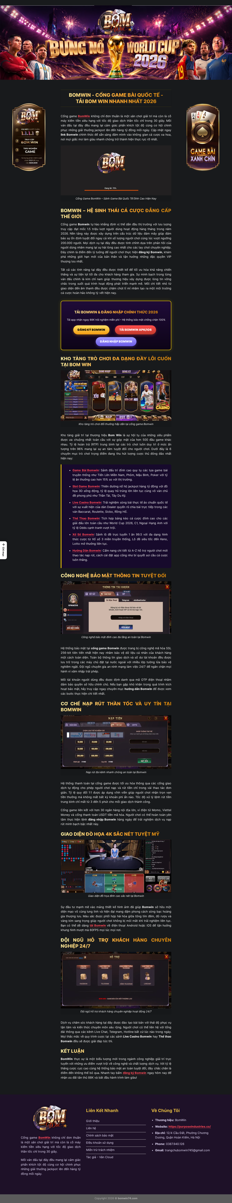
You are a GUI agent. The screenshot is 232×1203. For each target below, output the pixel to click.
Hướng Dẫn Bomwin (86, 550)
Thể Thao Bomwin (85, 518)
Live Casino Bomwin (86, 502)
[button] (3, 550)
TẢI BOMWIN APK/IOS (135, 329)
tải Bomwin (98, 925)
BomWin (84, 116)
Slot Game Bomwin (86, 486)
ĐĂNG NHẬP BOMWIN (116, 341)
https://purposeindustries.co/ (190, 1126)
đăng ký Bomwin (134, 1073)
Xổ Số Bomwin (83, 534)
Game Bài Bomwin (85, 470)
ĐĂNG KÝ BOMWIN (91, 329)
